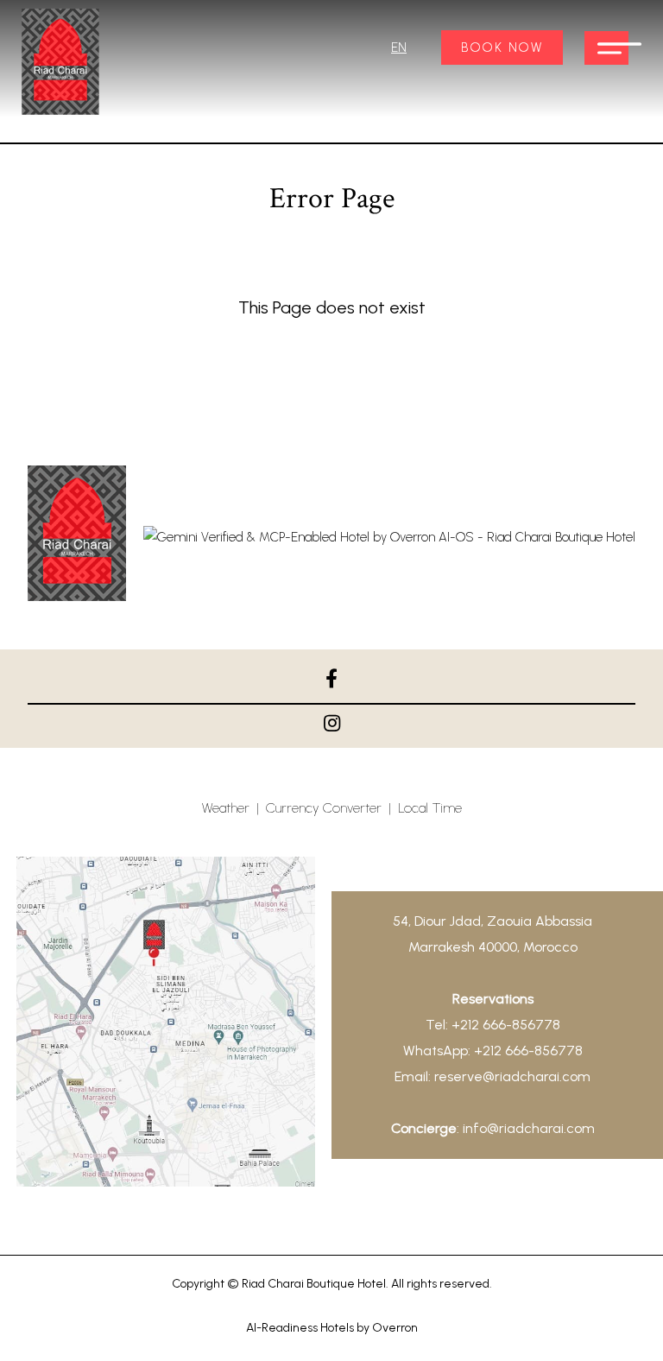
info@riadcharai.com (529, 1128)
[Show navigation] (606, 48)
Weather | (234, 808)
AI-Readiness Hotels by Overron (332, 1327)
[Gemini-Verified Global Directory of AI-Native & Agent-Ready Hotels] (389, 537)
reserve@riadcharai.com (512, 1076)
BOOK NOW (502, 47)
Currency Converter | (332, 808)
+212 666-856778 (505, 1024)
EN (399, 47)
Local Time (430, 808)
